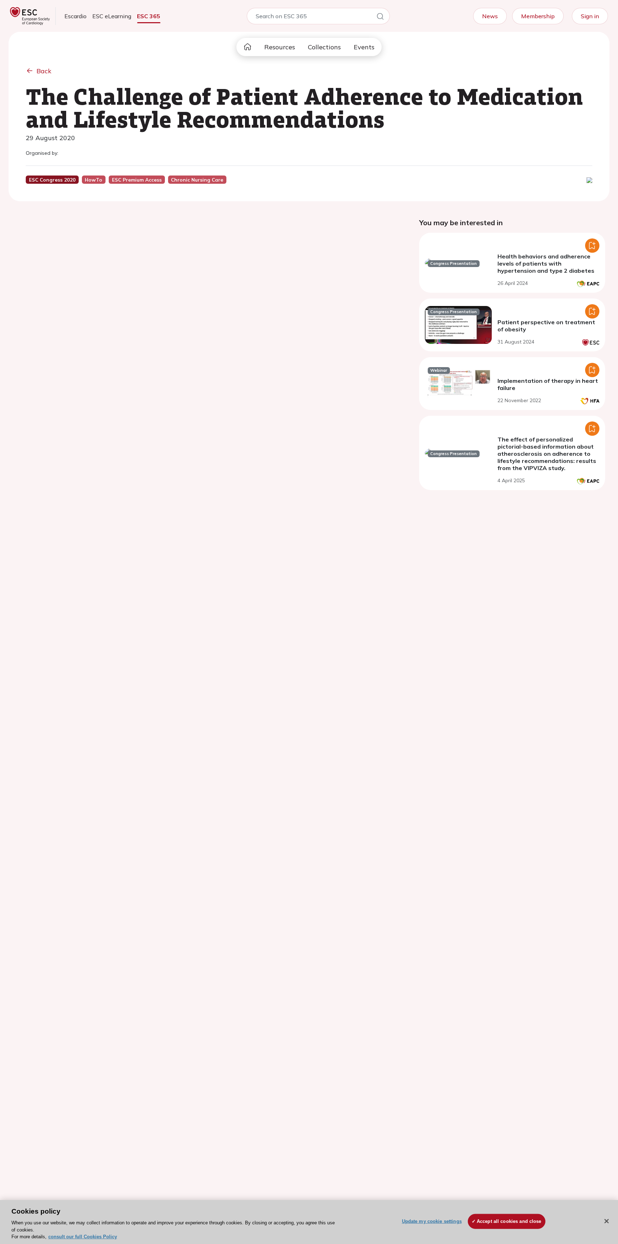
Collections (324, 47)
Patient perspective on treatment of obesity (546, 326)
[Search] (380, 17)
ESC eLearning (111, 16)
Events (364, 47)
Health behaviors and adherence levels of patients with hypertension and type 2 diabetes (545, 263)
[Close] (606, 1221)
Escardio (75, 16)
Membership (538, 16)
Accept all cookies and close (509, 1221)
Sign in (590, 16)
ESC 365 (148, 16)
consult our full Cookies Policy (82, 1236)
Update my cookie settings (432, 1221)
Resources (279, 47)
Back (44, 71)
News (490, 16)
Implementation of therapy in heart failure (547, 384)
